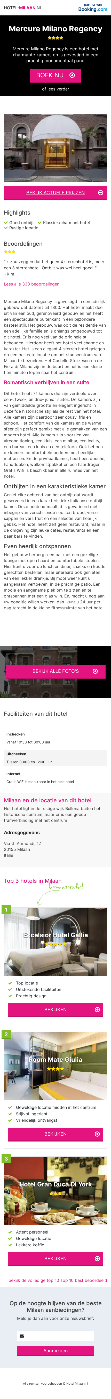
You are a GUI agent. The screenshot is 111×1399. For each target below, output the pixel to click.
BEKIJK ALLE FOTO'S (56, 671)
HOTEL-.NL (23, 7)
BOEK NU (51, 75)
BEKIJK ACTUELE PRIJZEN (55, 192)
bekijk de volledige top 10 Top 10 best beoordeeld (58, 1280)
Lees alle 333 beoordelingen (31, 284)
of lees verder (55, 88)
